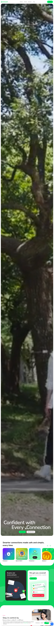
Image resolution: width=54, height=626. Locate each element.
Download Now (33, 578)
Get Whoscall (22, 531)
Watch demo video (31, 531)
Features (21, 1)
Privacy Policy (26, 622)
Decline (42, 622)
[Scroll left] (48, 546)
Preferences (38, 622)
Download (50, 1)
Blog (34, 1)
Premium (25, 1)
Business (29, 1)
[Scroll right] (50, 546)
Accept (47, 622)
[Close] (50, 622)
